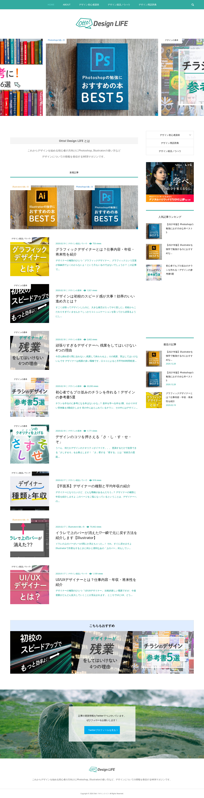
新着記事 (74, 172)
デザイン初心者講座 (89, 4)
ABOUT (66, 4)
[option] (102, 77)
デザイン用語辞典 (148, 4)
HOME (51, 4)
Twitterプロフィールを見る (102, 730)
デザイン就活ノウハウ (119, 4)
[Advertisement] (170, 308)
